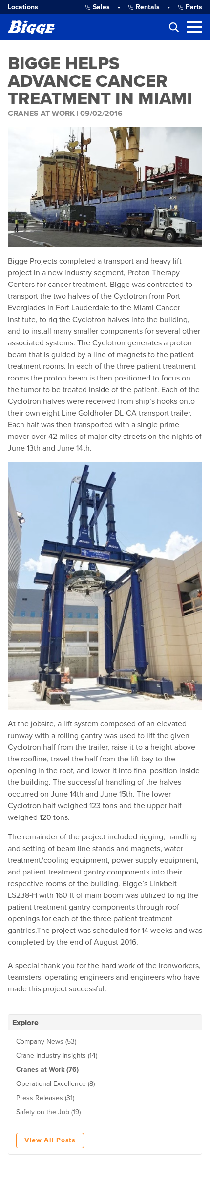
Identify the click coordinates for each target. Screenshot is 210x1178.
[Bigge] (31, 27)
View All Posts (50, 1140)
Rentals (148, 7)
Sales (101, 7)
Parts (194, 7)
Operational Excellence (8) (55, 1084)
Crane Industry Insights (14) (56, 1055)
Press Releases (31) (45, 1098)
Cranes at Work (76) (47, 1069)
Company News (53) (46, 1041)
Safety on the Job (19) (48, 1112)
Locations (23, 7)
